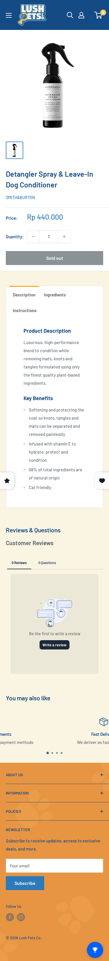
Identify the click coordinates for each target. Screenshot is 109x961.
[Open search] (70, 15)
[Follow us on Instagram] (21, 917)
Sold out (54, 258)
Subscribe (25, 883)
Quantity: (15, 236)
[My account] (81, 15)
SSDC (24, 948)
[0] (98, 15)
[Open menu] (9, 15)
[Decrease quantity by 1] (33, 236)
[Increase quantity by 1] (64, 236)
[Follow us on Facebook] (10, 917)
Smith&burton (20, 197)
